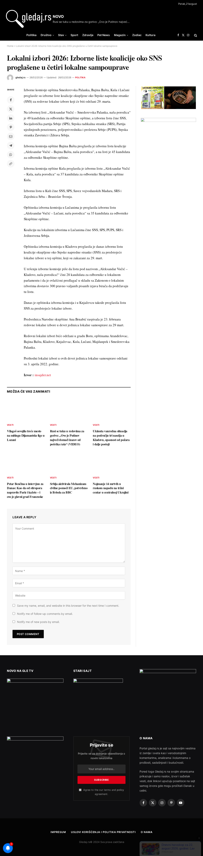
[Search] (195, 35)
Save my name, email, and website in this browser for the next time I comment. (68, 605)
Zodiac (137, 35)
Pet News (103, 35)
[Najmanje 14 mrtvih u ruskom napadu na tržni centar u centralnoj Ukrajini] (112, 461)
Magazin (120, 35)
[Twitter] (10, 109)
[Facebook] (10, 100)
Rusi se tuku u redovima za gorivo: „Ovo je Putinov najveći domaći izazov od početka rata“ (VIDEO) (92, 21)
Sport (74, 35)
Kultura (150, 35)
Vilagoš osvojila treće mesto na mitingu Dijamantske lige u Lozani (25, 435)
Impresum (58, 832)
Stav (61, 35)
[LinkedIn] (10, 118)
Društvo (46, 35)
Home (10, 45)
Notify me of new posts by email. (38, 622)
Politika (31, 35)
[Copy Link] (10, 163)
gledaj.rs (20, 77)
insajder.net (43, 375)
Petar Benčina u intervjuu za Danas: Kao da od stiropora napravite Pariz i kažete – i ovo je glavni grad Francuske (25, 490)
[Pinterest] (10, 127)
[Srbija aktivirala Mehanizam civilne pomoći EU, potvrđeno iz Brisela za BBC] (69, 461)
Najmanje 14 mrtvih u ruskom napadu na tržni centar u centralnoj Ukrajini (110, 488)
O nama (146, 832)
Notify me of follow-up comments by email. (45, 613)
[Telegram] (10, 145)
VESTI (10, 425)
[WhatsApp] (10, 154)
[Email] (10, 136)
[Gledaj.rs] (28, 19)
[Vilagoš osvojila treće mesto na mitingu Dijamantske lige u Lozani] (26, 409)
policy (120, 789)
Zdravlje (87, 35)
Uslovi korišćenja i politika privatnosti (103, 832)
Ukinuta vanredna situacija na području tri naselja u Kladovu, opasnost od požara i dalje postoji (111, 437)
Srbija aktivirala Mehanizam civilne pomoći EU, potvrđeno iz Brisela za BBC (69, 488)
